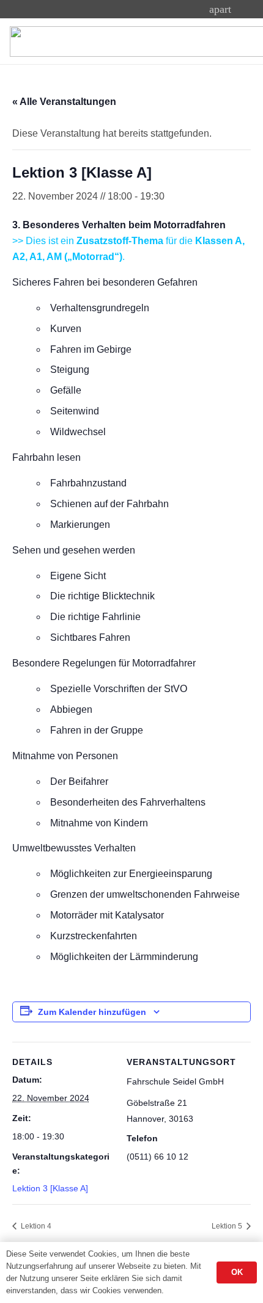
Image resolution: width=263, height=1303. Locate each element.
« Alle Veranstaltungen (64, 101)
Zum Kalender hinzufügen (92, 1012)
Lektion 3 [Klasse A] (50, 1188)
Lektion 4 (35, 1226)
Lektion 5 (228, 1226)
